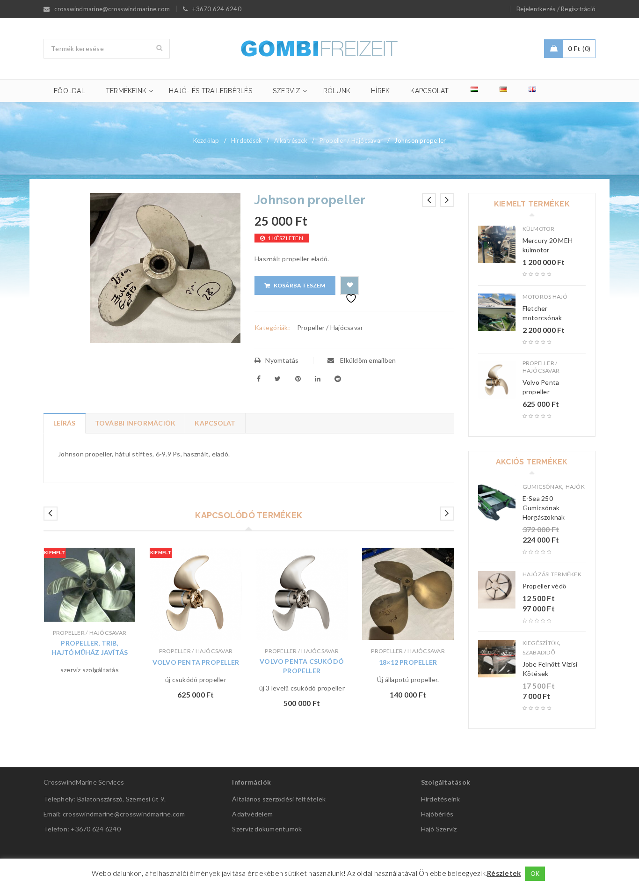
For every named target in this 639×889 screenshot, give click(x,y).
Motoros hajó (545, 296)
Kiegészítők (541, 643)
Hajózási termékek (552, 574)
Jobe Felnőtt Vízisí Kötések (550, 668)
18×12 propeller (408, 662)
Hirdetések (246, 140)
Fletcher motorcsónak (542, 313)
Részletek (504, 873)
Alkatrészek (291, 140)
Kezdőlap (206, 140)
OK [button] (535, 873)
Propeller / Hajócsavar (351, 140)
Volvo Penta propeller (195, 662)
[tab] (64, 423)
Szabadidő (539, 652)
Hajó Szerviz (439, 829)
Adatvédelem (252, 814)
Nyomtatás (281, 360)
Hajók (575, 486)
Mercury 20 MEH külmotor (548, 245)
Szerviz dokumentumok (267, 829)
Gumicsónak (543, 486)
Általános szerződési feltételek (279, 799)
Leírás (64, 423)
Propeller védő (544, 586)
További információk (135, 423)
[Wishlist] (349, 285)
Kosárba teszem (299, 285)
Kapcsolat (215, 423)
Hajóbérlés (437, 814)
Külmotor (539, 228)
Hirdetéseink (440, 799)
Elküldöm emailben (367, 360)
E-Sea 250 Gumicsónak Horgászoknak (544, 507)
